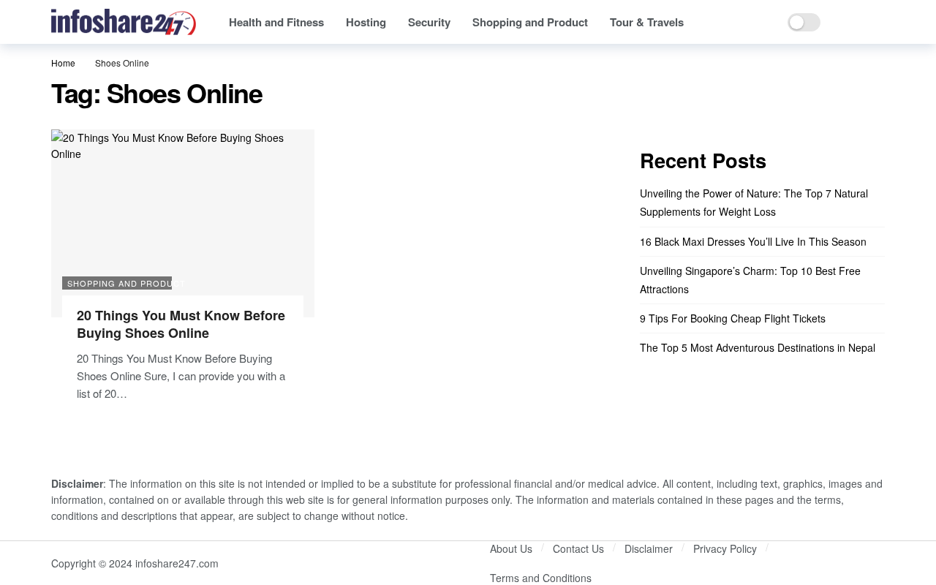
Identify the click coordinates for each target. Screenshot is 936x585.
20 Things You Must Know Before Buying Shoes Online (181, 324)
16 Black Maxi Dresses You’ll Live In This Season (753, 241)
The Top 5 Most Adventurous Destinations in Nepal (757, 347)
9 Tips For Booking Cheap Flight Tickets (733, 318)
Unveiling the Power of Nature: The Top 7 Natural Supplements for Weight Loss (754, 202)
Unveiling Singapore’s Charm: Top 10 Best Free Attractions (750, 279)
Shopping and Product (119, 283)
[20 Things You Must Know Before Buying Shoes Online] (182, 223)
